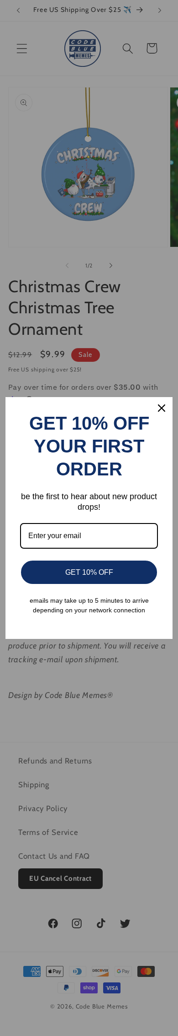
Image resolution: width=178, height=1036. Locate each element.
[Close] (162, 408)
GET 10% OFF (89, 572)
